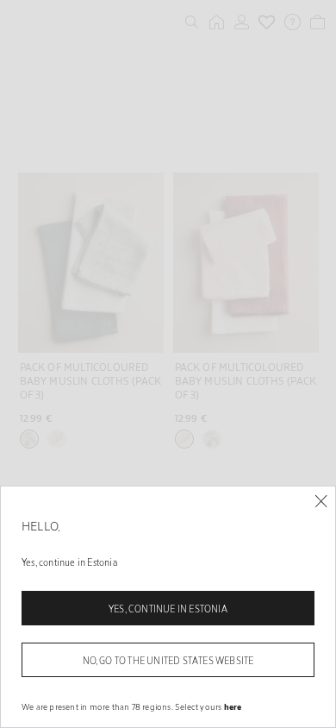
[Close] (321, 501)
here (233, 706)
